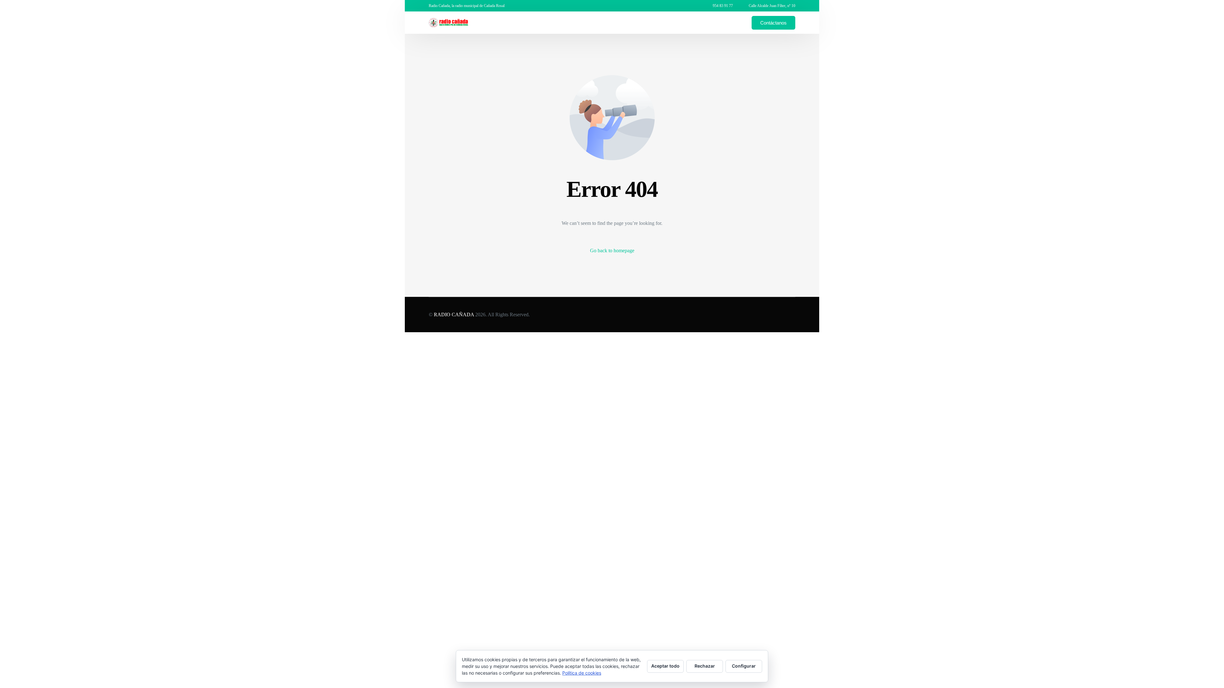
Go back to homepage (612, 250)
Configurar (744, 666)
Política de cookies (581, 673)
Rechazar (705, 666)
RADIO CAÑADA (454, 314)
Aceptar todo (665, 666)
